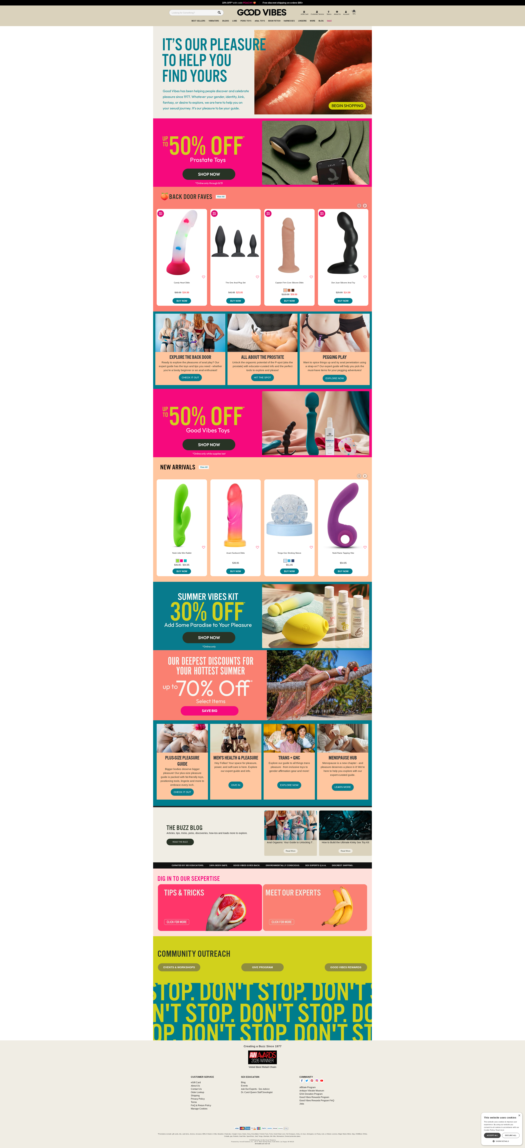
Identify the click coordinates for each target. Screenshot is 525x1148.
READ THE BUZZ (180, 842)
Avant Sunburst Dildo (235, 553)
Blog (243, 1082)
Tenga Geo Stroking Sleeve (289, 553)
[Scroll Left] (359, 205)
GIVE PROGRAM (262, 967)
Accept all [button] (492, 1135)
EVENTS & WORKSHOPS (179, 967)
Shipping (195, 1095)
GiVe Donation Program (311, 1093)
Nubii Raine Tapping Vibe (343, 553)
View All (220, 196)
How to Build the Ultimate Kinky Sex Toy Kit (345, 842)
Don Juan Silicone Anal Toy (343, 282)
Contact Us (196, 1089)
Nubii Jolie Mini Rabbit (181, 553)
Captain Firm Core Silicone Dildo (289, 282)
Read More (290, 851)
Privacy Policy (198, 1098)
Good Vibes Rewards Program (314, 1097)
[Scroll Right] (365, 205)
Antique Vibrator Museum (311, 1090)
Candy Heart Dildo (182, 282)
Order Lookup (197, 1092)
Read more (500, 1130)
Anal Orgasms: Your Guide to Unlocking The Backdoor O (298, 842)
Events (244, 1085)
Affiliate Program (307, 1087)
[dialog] (501, 1129)
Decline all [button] (510, 1135)
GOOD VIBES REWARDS (345, 967)
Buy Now (182, 300)
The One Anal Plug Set (236, 282)
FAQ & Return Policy (201, 1105)
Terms (194, 1102)
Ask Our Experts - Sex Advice (255, 1089)
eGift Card (196, 1082)
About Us (195, 1085)
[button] (285, 290)
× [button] (519, 1116)
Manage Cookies (199, 1108)
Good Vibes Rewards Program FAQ (316, 1100)
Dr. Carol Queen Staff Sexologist (256, 1092)
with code (239, 2)
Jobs (301, 1103)
